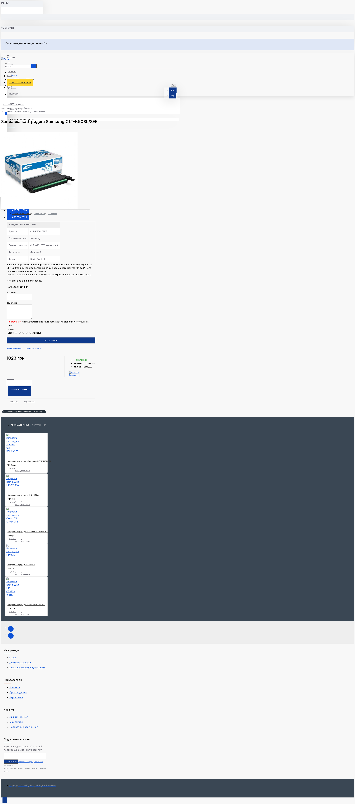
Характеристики (21, 213)
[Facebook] (11, 629)
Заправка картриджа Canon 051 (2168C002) (28, 531)
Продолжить (51, 340)
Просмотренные (20, 425)
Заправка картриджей (13, 105)
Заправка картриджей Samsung (17, 108)
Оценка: (10, 329)
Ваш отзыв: (12, 303)
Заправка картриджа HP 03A (21, 565)
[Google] (11, 636)
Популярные (39, 425)
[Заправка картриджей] (11, 792)
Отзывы (52, 213)
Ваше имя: (11, 292)
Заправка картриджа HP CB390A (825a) (26, 604)
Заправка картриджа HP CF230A (23, 495)
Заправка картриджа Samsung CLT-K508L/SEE (24, 111)
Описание (39, 213)
